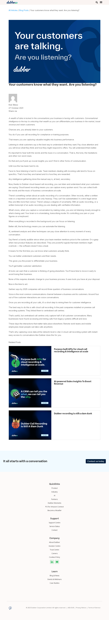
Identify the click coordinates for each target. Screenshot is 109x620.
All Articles (13, 10)
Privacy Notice (82, 608)
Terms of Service (94, 608)
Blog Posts (24, 10)
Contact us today (95, 461)
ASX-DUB (71, 608)
